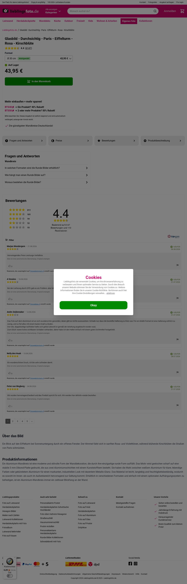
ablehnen (111, 293)
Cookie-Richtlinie (99, 290)
